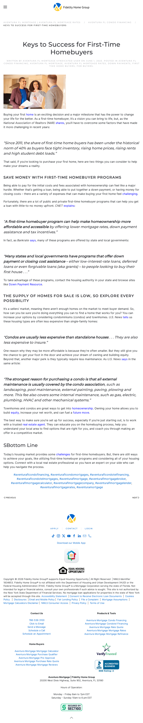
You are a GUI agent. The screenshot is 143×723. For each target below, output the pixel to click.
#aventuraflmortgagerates (57, 487)
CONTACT (72, 528)
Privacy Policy (79, 603)
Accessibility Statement (54, 596)
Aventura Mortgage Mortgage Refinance (106, 633)
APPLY (54, 528)
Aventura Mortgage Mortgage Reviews (37, 664)
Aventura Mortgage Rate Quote (106, 627)
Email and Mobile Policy (42, 599)
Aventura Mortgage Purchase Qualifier (37, 654)
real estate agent (34, 424)
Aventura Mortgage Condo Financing (106, 620)
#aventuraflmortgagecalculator (31, 483)
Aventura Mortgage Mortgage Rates (106, 630)
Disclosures (20, 599)
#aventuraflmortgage (73, 478)
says (33, 240)
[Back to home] (71, 7)
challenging (129, 194)
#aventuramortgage (90, 487)
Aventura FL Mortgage (46, 63)
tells (125, 317)
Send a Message (37, 627)
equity (15, 412)
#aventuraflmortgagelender (113, 483)
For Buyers (85, 66)
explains (69, 205)
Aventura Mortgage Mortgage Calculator (37, 651)
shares (60, 123)
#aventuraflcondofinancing (31, 474)
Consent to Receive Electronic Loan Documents (96, 596)
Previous (11, 497)
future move (81, 412)
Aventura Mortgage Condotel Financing (106, 623)
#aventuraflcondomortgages (69, 474)
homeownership (82, 408)
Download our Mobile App (71, 542)
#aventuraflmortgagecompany (74, 483)
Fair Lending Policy (67, 599)
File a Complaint (90, 599)
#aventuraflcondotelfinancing (109, 474)
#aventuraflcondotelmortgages (37, 478)
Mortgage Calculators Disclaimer (21, 603)
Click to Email (36, 623)
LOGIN (89, 528)
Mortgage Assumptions (114, 599)
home (29, 114)
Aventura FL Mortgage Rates (85, 63)
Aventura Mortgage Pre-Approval (37, 657)
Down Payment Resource (25, 284)
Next (134, 497)
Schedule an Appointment (36, 633)
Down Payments (119, 63)
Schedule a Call (36, 630)
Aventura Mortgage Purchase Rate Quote (36, 661)
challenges (63, 454)
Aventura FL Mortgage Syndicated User (51, 61)
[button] (5, 7)
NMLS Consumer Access (54, 603)
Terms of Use (97, 603)
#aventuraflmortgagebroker (107, 478)
